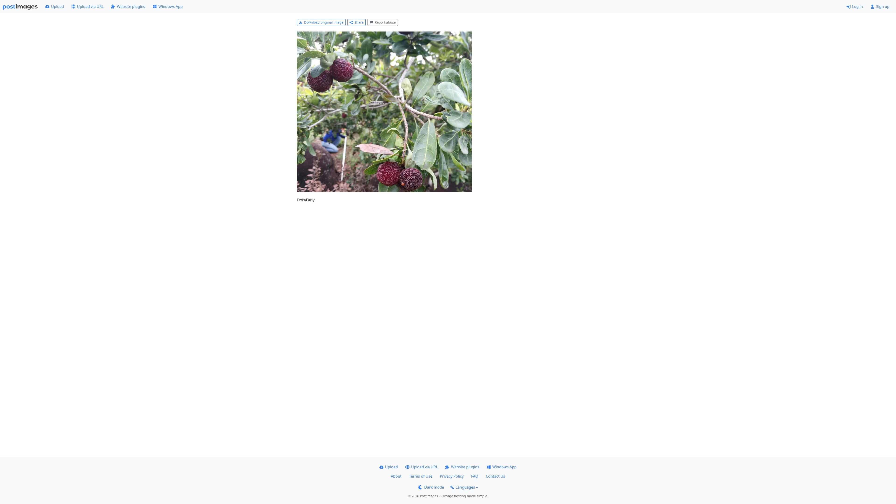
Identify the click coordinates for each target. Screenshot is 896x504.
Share (359, 22)
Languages (465, 487)
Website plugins (131, 6)
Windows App (170, 6)
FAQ (474, 476)
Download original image (323, 22)
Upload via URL (90, 6)
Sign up (882, 6)
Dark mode (434, 487)
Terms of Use (420, 476)
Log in (857, 6)
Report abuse (385, 22)
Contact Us (495, 476)
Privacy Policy (452, 476)
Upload (57, 6)
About (396, 476)
